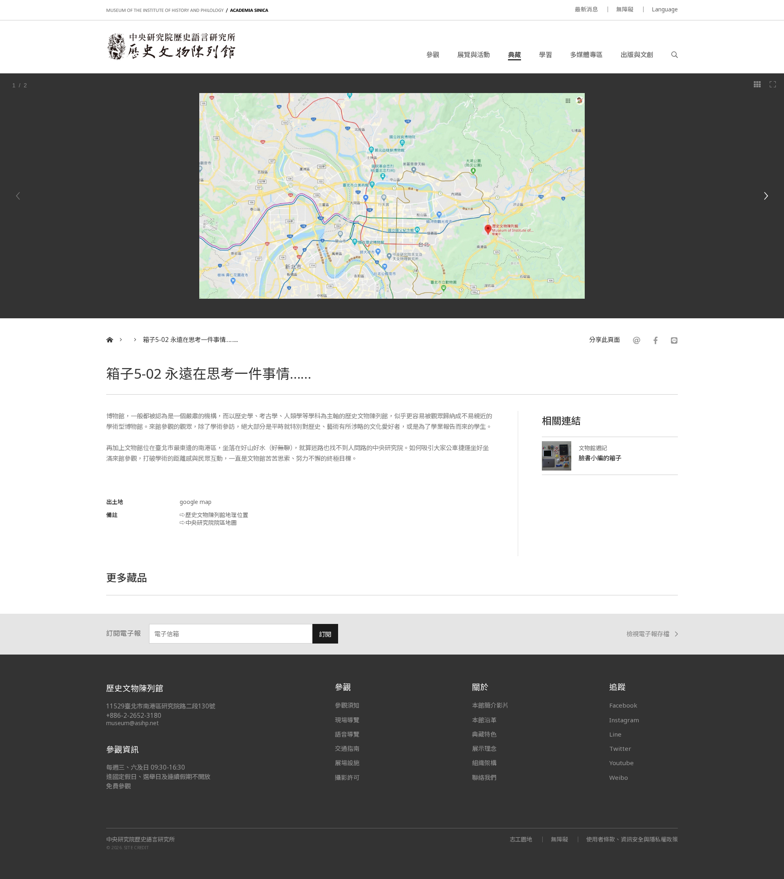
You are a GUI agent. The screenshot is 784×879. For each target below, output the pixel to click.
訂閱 (325, 634)
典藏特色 (484, 734)
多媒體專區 (586, 54)
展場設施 (347, 763)
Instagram (624, 720)
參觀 (432, 54)
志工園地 (521, 839)
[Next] (765, 196)
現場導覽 (347, 720)
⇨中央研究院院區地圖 (208, 522)
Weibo (618, 777)
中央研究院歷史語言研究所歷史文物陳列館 (170, 46)
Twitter (620, 748)
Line (615, 734)
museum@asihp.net (132, 723)
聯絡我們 (484, 777)
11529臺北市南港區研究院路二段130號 (160, 706)
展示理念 (484, 748)
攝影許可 (347, 777)
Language (665, 9)
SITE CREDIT (136, 848)
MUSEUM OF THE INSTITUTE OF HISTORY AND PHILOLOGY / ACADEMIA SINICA (187, 10)
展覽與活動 (473, 54)
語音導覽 (347, 734)
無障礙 (624, 9)
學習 (545, 54)
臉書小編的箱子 (600, 458)
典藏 (514, 54)
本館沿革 (484, 720)
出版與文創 (637, 54)
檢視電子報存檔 (647, 634)
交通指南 (347, 748)
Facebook (623, 705)
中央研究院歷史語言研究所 (140, 839)
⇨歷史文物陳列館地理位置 (214, 515)
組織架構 (484, 763)
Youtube (621, 763)
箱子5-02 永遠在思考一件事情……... (190, 340)
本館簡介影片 (490, 705)
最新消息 (586, 9)
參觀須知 (347, 705)
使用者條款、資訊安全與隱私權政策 (632, 839)
